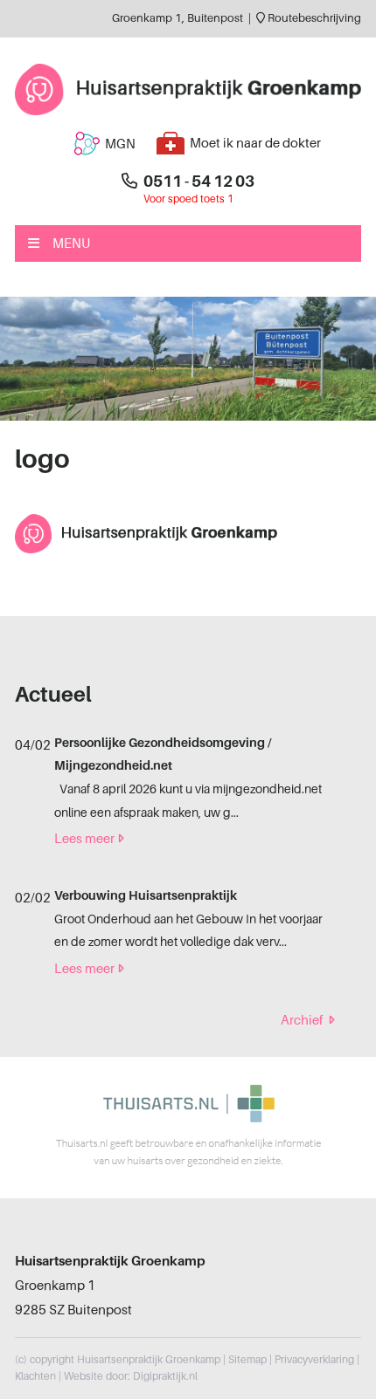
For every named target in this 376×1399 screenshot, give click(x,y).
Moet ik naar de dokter (255, 143)
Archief (302, 1020)
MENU (71, 243)
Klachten (35, 1376)
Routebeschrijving (313, 17)
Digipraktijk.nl (165, 1376)
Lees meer (84, 839)
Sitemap (247, 1360)
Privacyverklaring (314, 1360)
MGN (120, 144)
